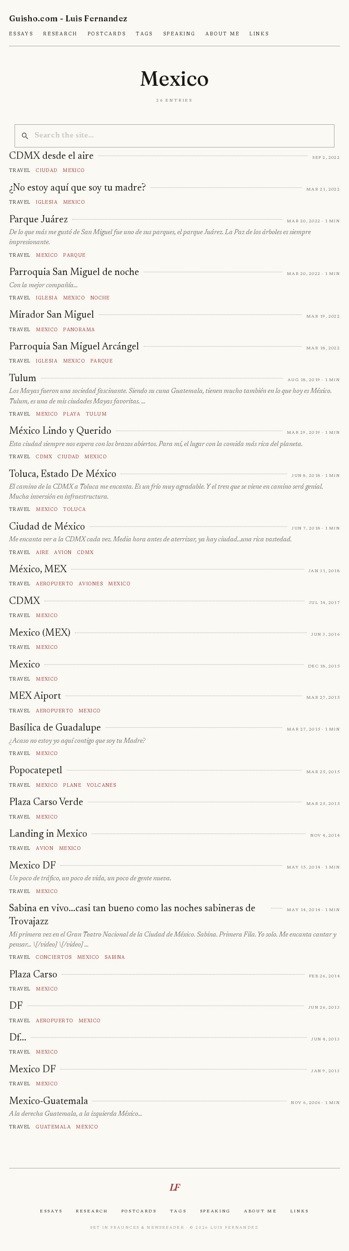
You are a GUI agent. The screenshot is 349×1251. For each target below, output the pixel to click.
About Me (222, 34)
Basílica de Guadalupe (55, 728)
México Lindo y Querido (60, 432)
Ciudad (47, 170)
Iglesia (47, 202)
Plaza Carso (33, 975)
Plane (72, 785)
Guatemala (53, 1126)
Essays (21, 34)
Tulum (22, 379)
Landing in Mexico (48, 834)
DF (16, 1006)
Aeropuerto (55, 583)
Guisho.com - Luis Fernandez (68, 18)
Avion (63, 552)
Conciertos (54, 957)
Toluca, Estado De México (62, 475)
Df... (17, 1038)
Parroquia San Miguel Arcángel (74, 347)
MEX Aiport (35, 697)
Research (60, 34)
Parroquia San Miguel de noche (74, 273)
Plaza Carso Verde (46, 803)
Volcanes (102, 785)
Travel (20, 170)
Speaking (179, 34)
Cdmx (44, 456)
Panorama (79, 329)
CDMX (24, 602)
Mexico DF (32, 866)
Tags (144, 34)
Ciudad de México (47, 527)
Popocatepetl (35, 771)
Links (259, 34)
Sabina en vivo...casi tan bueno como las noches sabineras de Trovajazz (132, 915)
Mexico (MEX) (39, 633)
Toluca (74, 509)
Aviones (91, 583)
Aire (42, 552)
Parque (74, 255)
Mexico (74, 170)
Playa (71, 414)
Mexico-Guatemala (48, 1102)
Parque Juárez (38, 220)
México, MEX (38, 570)
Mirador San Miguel (51, 315)
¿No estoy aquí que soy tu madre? (77, 188)
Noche (100, 297)
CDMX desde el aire (51, 157)
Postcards (107, 34)
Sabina (115, 957)
